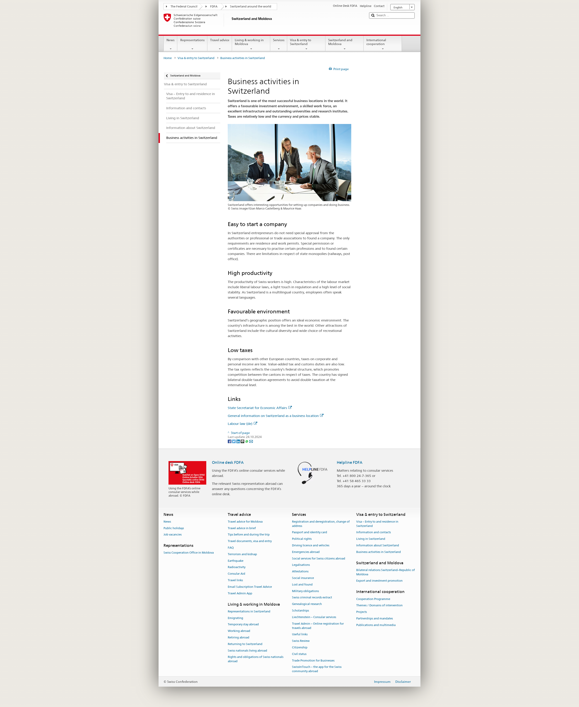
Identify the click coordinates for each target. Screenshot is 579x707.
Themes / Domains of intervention (379, 605)
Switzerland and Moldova (340, 42)
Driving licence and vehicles (310, 545)
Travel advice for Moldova (245, 521)
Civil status (299, 654)
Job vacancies (173, 534)
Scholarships (300, 610)
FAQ (231, 547)
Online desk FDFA (228, 462)
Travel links (235, 580)
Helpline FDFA (349, 462)
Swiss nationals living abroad (247, 650)
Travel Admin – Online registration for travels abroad (318, 626)
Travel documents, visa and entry (250, 541)
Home (168, 58)
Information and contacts (373, 532)
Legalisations (301, 565)
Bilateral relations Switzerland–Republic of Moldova (385, 572)
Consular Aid (236, 574)
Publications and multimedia (376, 625)
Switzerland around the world (250, 6)
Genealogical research (307, 604)
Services (279, 40)
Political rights (302, 538)
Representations (192, 40)
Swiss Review (301, 641)
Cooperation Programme (373, 599)
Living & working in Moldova (249, 42)
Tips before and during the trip (249, 534)
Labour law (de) (240, 423)
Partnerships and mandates (374, 618)
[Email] (251, 441)
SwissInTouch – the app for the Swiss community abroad (317, 669)
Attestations (300, 571)
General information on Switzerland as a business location (273, 416)
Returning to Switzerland (245, 644)
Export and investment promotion (379, 581)
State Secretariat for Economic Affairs (257, 408)
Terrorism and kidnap (242, 554)
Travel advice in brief (242, 528)
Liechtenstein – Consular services (314, 617)
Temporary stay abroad (243, 624)
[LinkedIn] (238, 441)
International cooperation (376, 42)
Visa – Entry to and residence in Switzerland (377, 524)
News (170, 40)
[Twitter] (234, 441)
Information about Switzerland (377, 545)
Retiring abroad (238, 637)
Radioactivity (236, 567)
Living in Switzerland (370, 538)
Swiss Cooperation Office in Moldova (189, 553)
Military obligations (305, 591)
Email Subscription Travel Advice (250, 586)
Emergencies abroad (306, 552)
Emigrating (235, 618)
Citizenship (299, 647)
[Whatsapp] (247, 441)
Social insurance (303, 578)
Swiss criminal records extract (312, 597)
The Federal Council (184, 6)
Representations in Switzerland (249, 611)
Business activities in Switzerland (378, 552)
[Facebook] (230, 441)
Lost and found (302, 584)
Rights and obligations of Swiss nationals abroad (255, 659)
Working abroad (239, 631)
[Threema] (243, 441)
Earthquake (235, 560)
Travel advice (219, 40)
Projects (361, 612)
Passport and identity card (309, 532)
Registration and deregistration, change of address (321, 524)
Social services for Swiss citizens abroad (318, 558)
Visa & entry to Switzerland (300, 42)
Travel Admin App (240, 593)
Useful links (300, 634)
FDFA (213, 6)
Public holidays (174, 528)
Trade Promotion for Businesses (313, 660)
